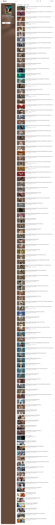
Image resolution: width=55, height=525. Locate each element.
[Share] (13, 23)
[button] (8, 9)
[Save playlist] (12, 23)
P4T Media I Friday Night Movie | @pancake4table (8, 18)
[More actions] (53, 6)
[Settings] (48, 1)
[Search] (37, 1)
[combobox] (25, 1)
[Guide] (1, 1)
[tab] (24, 4)
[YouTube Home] (4, 1)
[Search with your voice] (40, 1)
